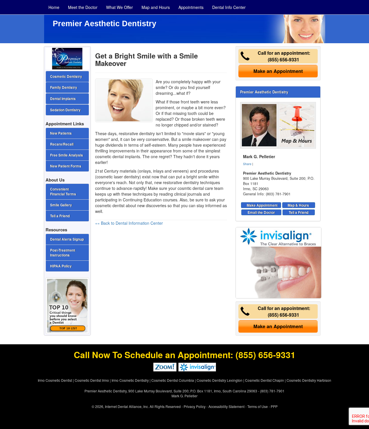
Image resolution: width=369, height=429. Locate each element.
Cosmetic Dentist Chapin (264, 380)
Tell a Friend (298, 212)
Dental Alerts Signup (67, 239)
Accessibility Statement (226, 406)
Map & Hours (298, 205)
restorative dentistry (137, 133)
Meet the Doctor (82, 7)
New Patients (61, 133)
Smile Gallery (61, 205)
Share (247, 163)
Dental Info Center (229, 7)
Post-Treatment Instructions (62, 253)
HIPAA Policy (61, 266)
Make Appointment (262, 205)
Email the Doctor (261, 212)
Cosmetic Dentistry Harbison (309, 380)
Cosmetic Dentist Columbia (172, 380)
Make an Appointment (278, 71)
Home (53, 7)
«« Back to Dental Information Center (129, 223)
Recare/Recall (62, 144)
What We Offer (119, 7)
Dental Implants (63, 98)
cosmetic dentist (110, 205)
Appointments (191, 7)
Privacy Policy (195, 406)
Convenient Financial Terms (63, 191)
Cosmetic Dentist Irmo (92, 380)
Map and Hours (156, 7)
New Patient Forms (65, 166)
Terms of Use (257, 406)
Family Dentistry (63, 87)
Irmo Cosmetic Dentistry (130, 380)
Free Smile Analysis (66, 155)
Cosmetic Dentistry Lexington (219, 380)
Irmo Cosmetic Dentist (55, 380)
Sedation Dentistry (65, 109)
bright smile (197, 176)
